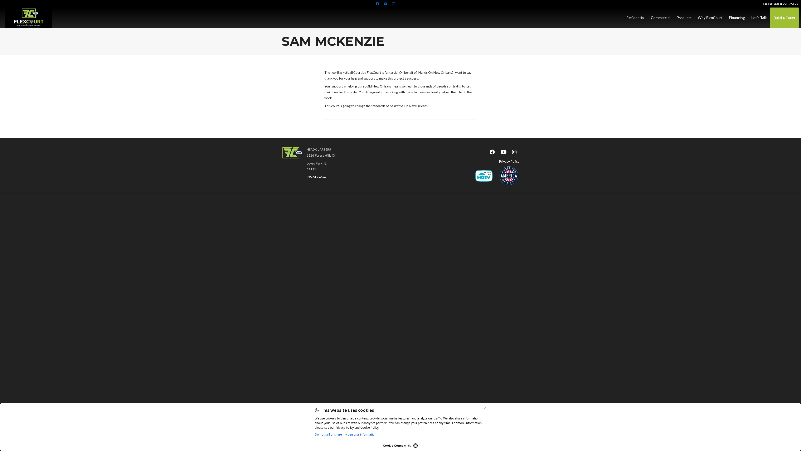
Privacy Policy (509, 161)
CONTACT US (790, 3)
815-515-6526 (771, 3)
